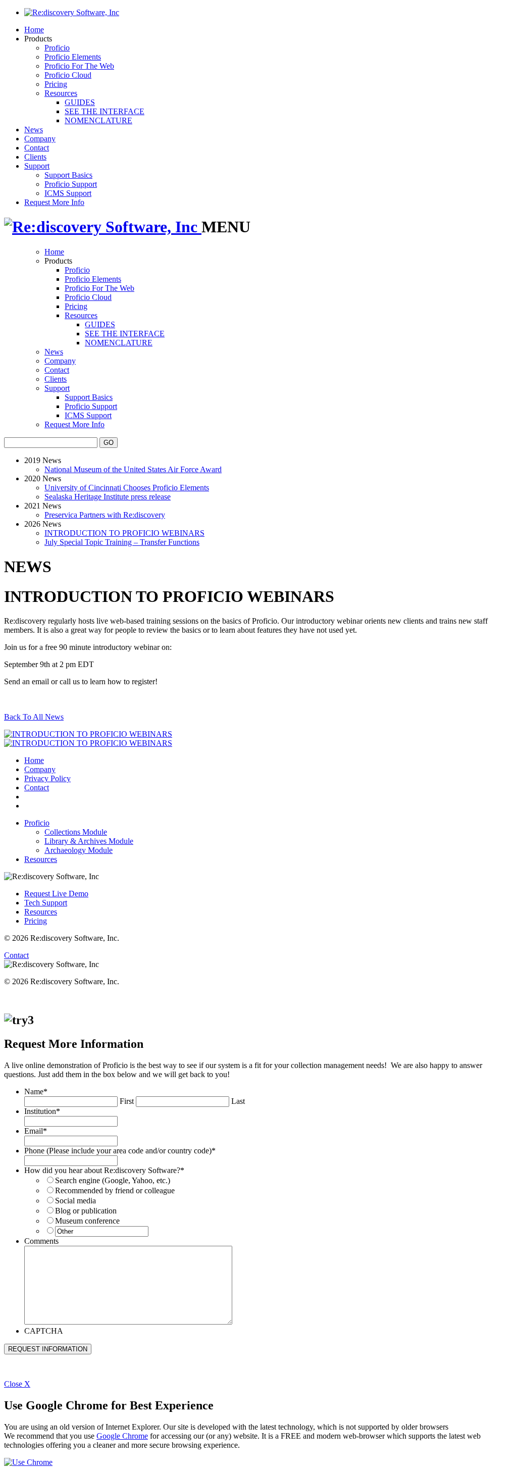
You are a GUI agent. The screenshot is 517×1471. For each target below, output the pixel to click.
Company (40, 138)
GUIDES (80, 102)
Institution (42, 1111)
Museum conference (87, 1220)
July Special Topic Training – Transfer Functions (121, 542)
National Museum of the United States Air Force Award (133, 469)
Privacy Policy (47, 778)
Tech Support (45, 902)
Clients (35, 157)
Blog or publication (86, 1210)
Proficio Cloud (67, 75)
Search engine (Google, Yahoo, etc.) (112, 1180)
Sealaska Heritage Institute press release (107, 496)
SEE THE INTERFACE (104, 111)
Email (35, 1131)
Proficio (57, 47)
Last (238, 1101)
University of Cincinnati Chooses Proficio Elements (126, 487)
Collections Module (75, 832)
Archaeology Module (78, 850)
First (127, 1101)
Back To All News (34, 717)
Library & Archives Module (88, 841)
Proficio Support (70, 184)
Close (17, 1384)
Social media (75, 1200)
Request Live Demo (56, 893)
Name (35, 1091)
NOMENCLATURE (98, 120)
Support (36, 166)
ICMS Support (67, 193)
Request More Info (54, 202)
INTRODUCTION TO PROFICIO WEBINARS (124, 533)
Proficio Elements (72, 57)
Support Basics (68, 175)
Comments (41, 1241)
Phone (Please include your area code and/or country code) (120, 1150)
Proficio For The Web (79, 66)
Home (34, 29)
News (33, 129)
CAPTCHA (43, 1331)
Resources (60, 93)
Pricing (55, 84)
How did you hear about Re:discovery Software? (104, 1170)
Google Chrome (122, 1436)
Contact (36, 147)
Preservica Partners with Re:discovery (104, 515)
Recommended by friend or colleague (115, 1190)
